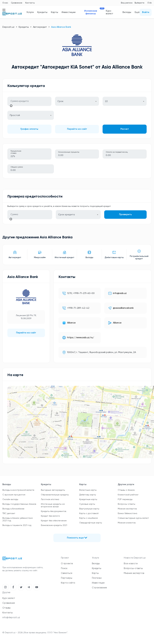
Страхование (99, 588)
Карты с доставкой (89, 513)
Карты (54, 12)
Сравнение (16, 3)
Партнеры (66, 578)
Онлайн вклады (10, 499)
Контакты (30, 3)
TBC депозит (8, 513)
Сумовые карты (87, 504)
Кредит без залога (50, 516)
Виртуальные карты (89, 509)
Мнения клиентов (127, 523)
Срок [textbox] (60, 101)
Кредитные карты (88, 499)
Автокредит (40, 27)
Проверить (125, 214)
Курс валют (109, 12)
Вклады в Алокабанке (13, 509)
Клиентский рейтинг (128, 495)
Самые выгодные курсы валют (133, 518)
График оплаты (29, 129)
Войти (145, 12)
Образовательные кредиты (55, 495)
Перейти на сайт (77, 129)
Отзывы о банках (126, 490)
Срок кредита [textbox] (66, 214)
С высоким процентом (13, 495)
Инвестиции (68, 12)
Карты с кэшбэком (88, 518)
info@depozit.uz (11, 617)
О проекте (67, 563)
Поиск (64, 568)
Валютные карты (88, 490)
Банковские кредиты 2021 (54, 525)
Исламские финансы (93, 12)
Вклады (127, 12)
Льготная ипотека (50, 499)
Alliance (71, 323)
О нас (5, 3)
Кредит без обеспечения (53, 521)
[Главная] (12, 15)
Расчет (124, 129)
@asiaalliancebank (123, 308)
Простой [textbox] (15, 115)
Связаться (66, 573)
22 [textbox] (106, 101)
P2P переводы (125, 499)
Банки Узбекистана (127, 513)
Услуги (30, 12)
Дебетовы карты (87, 495)
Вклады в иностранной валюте (18, 490)
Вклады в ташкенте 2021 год (16, 525)
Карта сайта (68, 583)
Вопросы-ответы (126, 504)
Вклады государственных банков (19, 504)
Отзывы (6, 608)
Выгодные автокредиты (53, 490)
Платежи (97, 578)
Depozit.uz (8, 27)
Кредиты (42, 12)
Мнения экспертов (127, 509)
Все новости (131, 563)
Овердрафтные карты (90, 523)
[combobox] (77, 101)
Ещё (137, 12)
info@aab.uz (120, 293)
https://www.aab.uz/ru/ (80, 337)
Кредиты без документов (53, 511)
